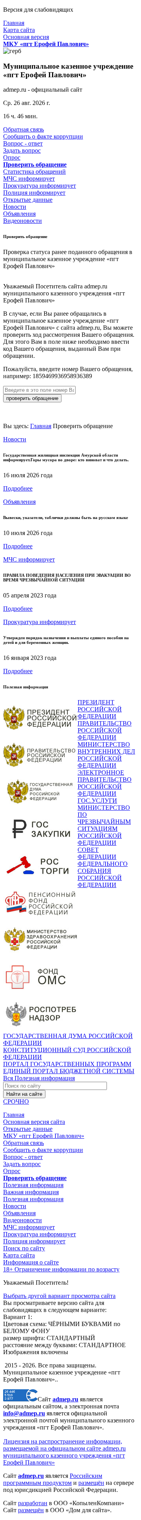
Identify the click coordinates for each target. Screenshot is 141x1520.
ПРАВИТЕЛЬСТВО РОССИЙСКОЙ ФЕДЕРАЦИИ (105, 730)
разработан (32, 1503)
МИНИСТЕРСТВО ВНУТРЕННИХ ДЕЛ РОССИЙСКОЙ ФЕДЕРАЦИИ (106, 755)
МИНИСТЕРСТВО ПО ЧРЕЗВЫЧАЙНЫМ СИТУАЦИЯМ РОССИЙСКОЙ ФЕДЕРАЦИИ (104, 825)
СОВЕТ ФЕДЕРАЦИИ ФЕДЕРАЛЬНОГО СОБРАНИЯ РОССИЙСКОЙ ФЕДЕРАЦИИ (103, 867)
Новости (14, 206)
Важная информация (31, 1192)
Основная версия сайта (34, 1121)
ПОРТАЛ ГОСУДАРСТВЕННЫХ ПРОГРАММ (67, 1064)
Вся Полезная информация (39, 1078)
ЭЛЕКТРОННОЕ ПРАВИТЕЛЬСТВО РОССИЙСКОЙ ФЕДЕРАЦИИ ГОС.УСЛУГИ (105, 786)
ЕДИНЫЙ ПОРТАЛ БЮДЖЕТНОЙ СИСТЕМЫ (68, 1071)
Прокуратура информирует (39, 185)
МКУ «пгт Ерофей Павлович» (43, 1135)
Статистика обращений (34, 171)
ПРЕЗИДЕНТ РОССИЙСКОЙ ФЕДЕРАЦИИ (100, 709)
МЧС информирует (29, 178)
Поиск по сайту (24, 1248)
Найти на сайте (24, 1094)
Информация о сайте (31, 1262)
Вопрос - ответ (23, 143)
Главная (13, 23)
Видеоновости (22, 220)
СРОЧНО (16, 1101)
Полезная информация (33, 1185)
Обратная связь (23, 129)
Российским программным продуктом (52, 1479)
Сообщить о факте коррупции (43, 136)
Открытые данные (27, 199)
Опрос (11, 157)
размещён (91, 1482)
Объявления (19, 213)
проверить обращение (32, 398)
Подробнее (18, 488)
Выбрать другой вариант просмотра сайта (59, 1295)
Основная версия (26, 37)
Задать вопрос (22, 150)
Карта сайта (19, 30)
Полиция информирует (34, 192)
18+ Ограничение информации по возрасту (61, 1269)
